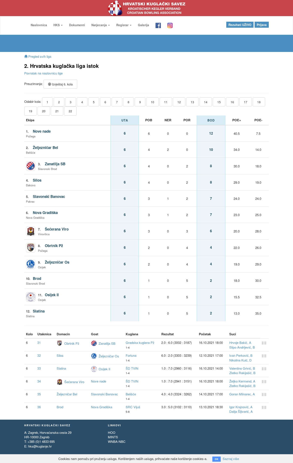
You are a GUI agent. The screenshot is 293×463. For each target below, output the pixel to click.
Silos (37, 180)
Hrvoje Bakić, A (240, 342)
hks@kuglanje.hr (40, 446)
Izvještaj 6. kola (62, 84)
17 (245, 102)
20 (43, 111)
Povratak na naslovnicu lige (43, 73)
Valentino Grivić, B (242, 368)
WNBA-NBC (116, 441)
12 (179, 102)
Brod (37, 278)
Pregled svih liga (39, 56)
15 (219, 102)
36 (39, 407)
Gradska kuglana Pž (140, 342)
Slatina (39, 311)
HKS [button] (56, 25)
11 (166, 102)
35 (39, 394)
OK (216, 459)
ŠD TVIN (132, 368)
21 (57, 111)
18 (259, 102)
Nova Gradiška (45, 212)
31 (39, 342)
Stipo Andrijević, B (242, 347)
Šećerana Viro (57, 229)
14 (205, 102)
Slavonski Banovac (49, 196)
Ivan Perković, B (240, 355)
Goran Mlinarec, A (242, 394)
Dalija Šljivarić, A (241, 411)
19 (30, 111)
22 (70, 111)
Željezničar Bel (45, 147)
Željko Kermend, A (242, 381)
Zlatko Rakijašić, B (242, 372)
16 (232, 102)
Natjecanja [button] (99, 25)
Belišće (131, 394)
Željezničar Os (57, 262)
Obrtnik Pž (54, 245)
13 (192, 102)
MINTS (113, 437)
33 (39, 368)
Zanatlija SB (55, 163)
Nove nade (42, 131)
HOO (111, 432)
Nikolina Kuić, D (240, 360)
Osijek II (52, 294)
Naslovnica (39, 25)
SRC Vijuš (133, 407)
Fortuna (131, 355)
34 (39, 381)
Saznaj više (231, 458)
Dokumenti (77, 25)
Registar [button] (122, 25)
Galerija (143, 25)
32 (39, 355)
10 (152, 102)
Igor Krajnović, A (240, 407)
